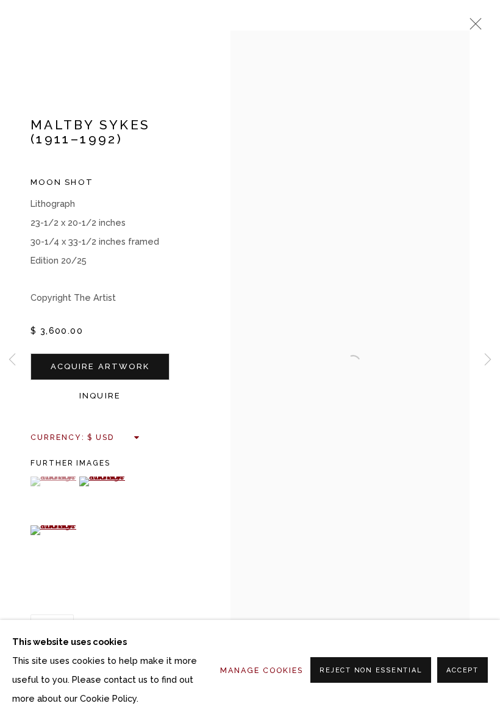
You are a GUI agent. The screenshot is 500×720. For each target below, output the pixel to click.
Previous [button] (12, 360)
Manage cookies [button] (261, 670)
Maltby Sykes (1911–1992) (90, 132)
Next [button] (488, 360)
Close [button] (472, 27)
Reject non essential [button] (371, 670)
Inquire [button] (100, 395)
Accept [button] (462, 670)
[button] (53, 481)
